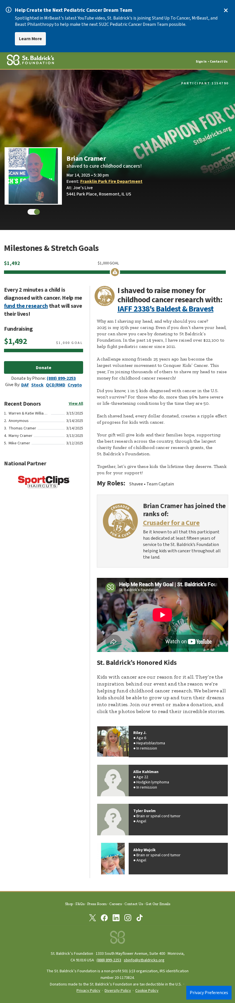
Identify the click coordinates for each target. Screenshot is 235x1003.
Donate (43, 368)
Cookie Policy (146, 991)
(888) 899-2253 (61, 378)
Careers (115, 904)
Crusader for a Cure (171, 523)
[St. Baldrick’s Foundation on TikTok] (139, 918)
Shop (69, 904)
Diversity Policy (118, 991)
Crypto (75, 385)
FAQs (80, 904)
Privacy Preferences (209, 993)
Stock (37, 385)
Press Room (97, 904)
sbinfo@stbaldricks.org (144, 960)
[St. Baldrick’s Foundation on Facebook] (104, 918)
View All (76, 403)
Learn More (30, 39)
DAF (25, 385)
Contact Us (219, 61)
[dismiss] (225, 10)
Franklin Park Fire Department (111, 181)
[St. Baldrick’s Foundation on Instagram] (127, 918)
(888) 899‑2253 (109, 960)
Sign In (201, 61)
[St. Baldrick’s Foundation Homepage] (117, 939)
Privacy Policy (88, 991)
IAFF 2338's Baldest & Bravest (165, 308)
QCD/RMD (55, 385)
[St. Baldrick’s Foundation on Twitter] (92, 918)
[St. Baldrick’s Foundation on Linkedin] (116, 918)
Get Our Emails (158, 904)
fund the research (26, 306)
